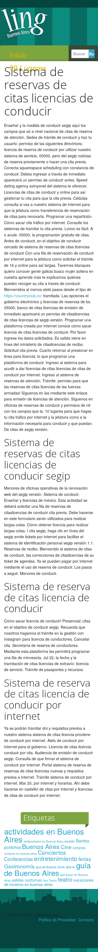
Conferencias (18, 858)
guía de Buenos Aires (47, 869)
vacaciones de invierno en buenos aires (49, 882)
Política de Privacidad (57, 919)
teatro (65, 879)
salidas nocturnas (27, 880)
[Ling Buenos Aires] (24, 37)
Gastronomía (19, 866)
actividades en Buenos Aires (44, 835)
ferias (84, 858)
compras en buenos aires (20, 853)
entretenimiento (55, 858)
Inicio (18, 54)
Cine (66, 846)
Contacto (86, 919)
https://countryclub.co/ (23, 295)
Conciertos (52, 852)
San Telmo (50, 880)
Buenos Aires (41, 846)
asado (69, 841)
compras (79, 847)
